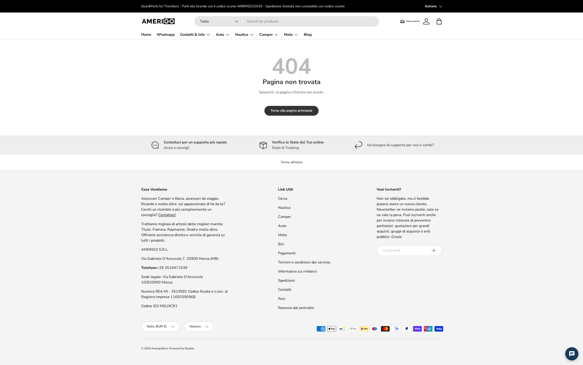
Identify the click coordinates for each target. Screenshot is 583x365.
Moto (288, 34)
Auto (220, 34)
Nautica (241, 34)
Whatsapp (166, 34)
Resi (281, 298)
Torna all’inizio (291, 162)
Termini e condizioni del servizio (304, 262)
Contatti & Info (192, 34)
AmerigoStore (159, 348)
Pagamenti (287, 253)
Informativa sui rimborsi (297, 271)
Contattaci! (167, 214)
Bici (281, 244)
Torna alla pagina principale (291, 110)
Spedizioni (286, 280)
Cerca (282, 198)
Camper (266, 34)
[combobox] (286, 21)
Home (146, 34)
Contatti (284, 289)
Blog (308, 34)
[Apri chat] (571, 353)
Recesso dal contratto (296, 307)
